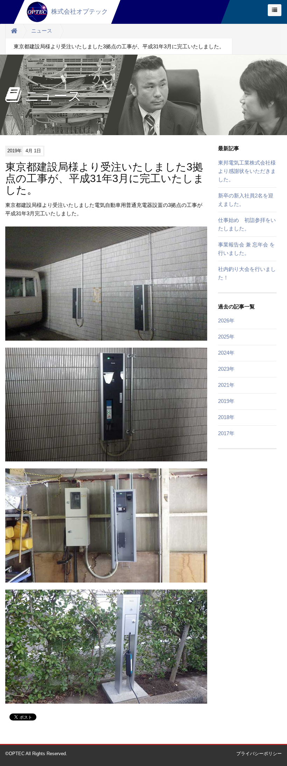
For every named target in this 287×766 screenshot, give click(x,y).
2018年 (226, 417)
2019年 (226, 401)
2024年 (226, 353)
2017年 (226, 433)
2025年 (226, 337)
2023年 (226, 369)
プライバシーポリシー (259, 753)
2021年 (226, 385)
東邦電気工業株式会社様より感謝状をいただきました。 (247, 171)
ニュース (41, 31)
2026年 (226, 320)
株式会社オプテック (79, 11)
